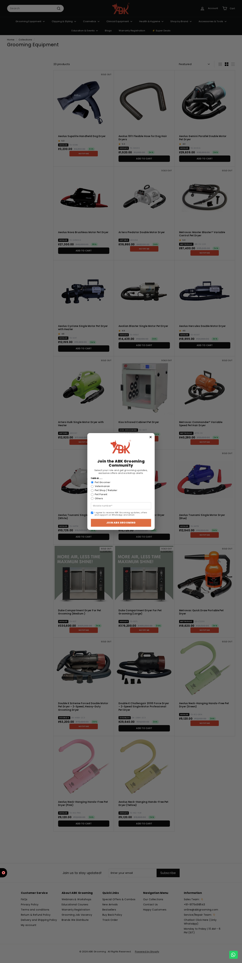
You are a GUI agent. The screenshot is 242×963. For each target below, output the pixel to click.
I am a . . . (96, 478)
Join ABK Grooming (121, 522)
